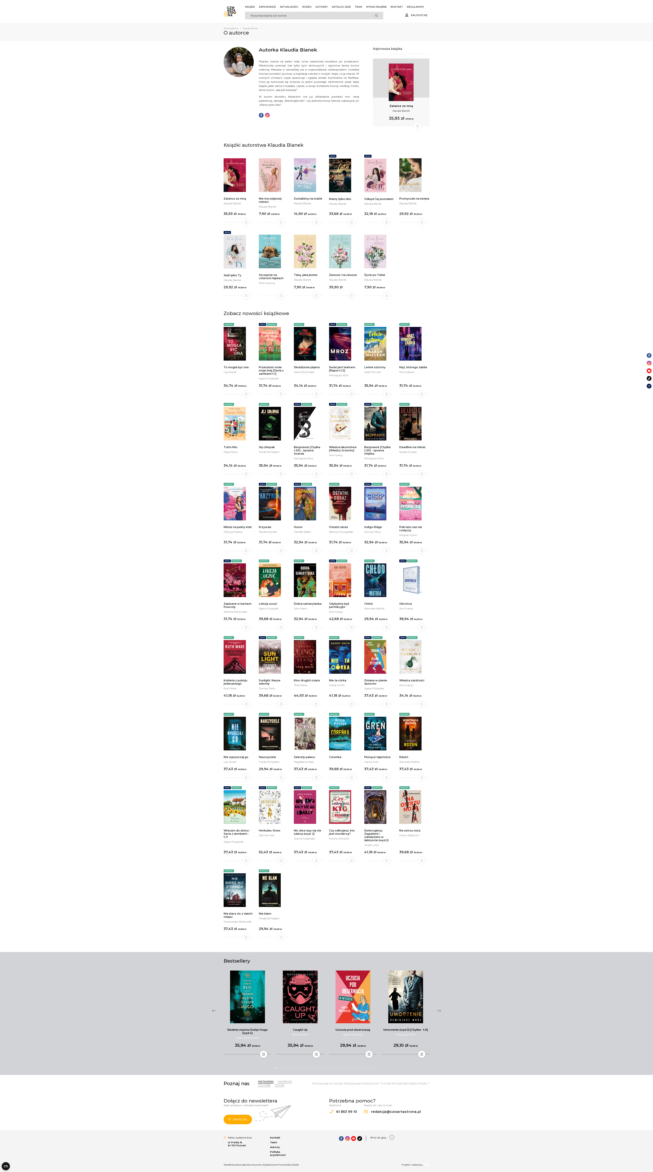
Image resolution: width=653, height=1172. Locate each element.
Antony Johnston (339, 838)
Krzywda (265, 527)
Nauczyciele (267, 757)
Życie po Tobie (374, 275)
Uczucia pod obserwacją (353, 1029)
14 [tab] (310, 1068)
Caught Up (300, 1029)
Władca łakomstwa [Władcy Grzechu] (342, 449)
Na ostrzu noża (409, 830)
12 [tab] (305, 1068)
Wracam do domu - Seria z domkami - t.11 (237, 834)
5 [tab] (286, 1068)
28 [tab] (348, 1068)
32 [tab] (359, 1068)
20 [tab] (326, 1068)
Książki (250, 6)
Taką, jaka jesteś (305, 275)
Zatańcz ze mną (401, 106)
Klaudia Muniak (268, 531)
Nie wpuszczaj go (236, 757)
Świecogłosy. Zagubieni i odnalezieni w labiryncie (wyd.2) (376, 835)
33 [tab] (362, 1068)
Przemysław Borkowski (237, 921)
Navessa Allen (300, 1034)
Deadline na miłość (412, 447)
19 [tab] (324, 1068)
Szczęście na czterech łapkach (271, 276)
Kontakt (396, 6)
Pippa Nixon (231, 452)
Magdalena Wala (304, 761)
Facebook (285, 1081)
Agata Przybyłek (269, 378)
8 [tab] (294, 1068)
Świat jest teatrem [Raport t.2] (342, 369)
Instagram (266, 1081)
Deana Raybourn (409, 835)
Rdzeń (403, 757)
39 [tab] (378, 1068)
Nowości (229, 324)
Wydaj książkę (376, 6)
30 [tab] (354, 1068)
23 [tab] (335, 1068)
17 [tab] (318, 1068)
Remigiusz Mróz (339, 375)
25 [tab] (340, 1068)
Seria (332, 156)
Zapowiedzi (267, 6)
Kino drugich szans (307, 680)
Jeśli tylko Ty (232, 275)
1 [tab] (275, 1068)
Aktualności (289, 6)
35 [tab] (367, 1068)
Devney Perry (372, 531)
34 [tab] (364, 1068)
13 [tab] (307, 1068)
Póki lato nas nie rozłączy (410, 528)
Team (358, 6)
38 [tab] (375, 1068)
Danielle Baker (302, 531)
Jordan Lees (371, 845)
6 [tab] (288, 1068)
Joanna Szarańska (304, 838)
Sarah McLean (372, 372)
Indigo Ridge (373, 527)
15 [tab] (313, 1068)
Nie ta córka (337, 680)
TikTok (279, 1085)
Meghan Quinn (408, 535)
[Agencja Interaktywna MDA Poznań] (426, 1164)
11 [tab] (302, 1068)
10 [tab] (299, 1068)
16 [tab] (315, 1068)
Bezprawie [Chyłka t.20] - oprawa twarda (307, 450)
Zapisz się (240, 1119)
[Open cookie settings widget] (6, 1166)
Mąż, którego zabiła (413, 367)
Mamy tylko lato (340, 199)
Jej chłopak (267, 447)
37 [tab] (373, 1068)
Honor (298, 527)
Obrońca (405, 603)
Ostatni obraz (338, 527)
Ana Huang (335, 455)
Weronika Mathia (374, 608)
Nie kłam (265, 913)
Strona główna (231, 28)
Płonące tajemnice (377, 757)
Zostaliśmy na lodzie (308, 198)
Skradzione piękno (307, 367)
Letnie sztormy (375, 367)
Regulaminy (415, 6)
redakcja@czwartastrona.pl (395, 1112)
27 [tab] (345, 1068)
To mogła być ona (236, 367)
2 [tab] (277, 1068)
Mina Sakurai (406, 372)
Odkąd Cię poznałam (379, 199)
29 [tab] (351, 1068)
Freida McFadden (269, 452)
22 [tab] (332, 1068)
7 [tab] (291, 1068)
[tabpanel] (247, 1013)
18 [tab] (321, 1068)
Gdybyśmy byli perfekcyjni (339, 605)
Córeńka (335, 757)
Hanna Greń (371, 761)
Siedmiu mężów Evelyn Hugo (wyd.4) (247, 1031)
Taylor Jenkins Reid (247, 1037)
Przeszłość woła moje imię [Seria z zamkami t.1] (271, 370)
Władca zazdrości (411, 680)
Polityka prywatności (278, 1153)
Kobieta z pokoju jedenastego (235, 682)
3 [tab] (280, 1068)
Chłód (368, 603)
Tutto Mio (230, 447)
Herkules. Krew (269, 830)
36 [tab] (370, 1068)
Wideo (307, 6)
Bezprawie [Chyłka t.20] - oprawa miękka (377, 450)
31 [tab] (356, 1068)
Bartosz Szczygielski (341, 531)
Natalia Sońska (408, 452)
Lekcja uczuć (268, 603)
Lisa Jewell (230, 372)
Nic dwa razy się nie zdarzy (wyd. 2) (307, 832)
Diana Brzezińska (304, 372)
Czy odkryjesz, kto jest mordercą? (342, 832)
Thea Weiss (300, 685)
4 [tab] (283, 1068)
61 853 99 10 (346, 1112)
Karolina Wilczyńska (235, 611)
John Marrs (300, 608)
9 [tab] (296, 1068)
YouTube (264, 1085)
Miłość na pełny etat (238, 527)
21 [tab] (329, 1068)
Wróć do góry (378, 1137)
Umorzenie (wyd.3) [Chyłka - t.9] (405, 1029)
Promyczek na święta (414, 198)
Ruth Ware (230, 688)
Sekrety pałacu (304, 757)
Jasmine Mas (266, 835)
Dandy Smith (337, 685)
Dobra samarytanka (308, 603)
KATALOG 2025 (341, 6)
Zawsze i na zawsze (343, 275)
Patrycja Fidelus (233, 531)
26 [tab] (343, 1068)
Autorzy (321, 6)
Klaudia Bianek (401, 110)
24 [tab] (337, 1068)
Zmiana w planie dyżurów (375, 682)
